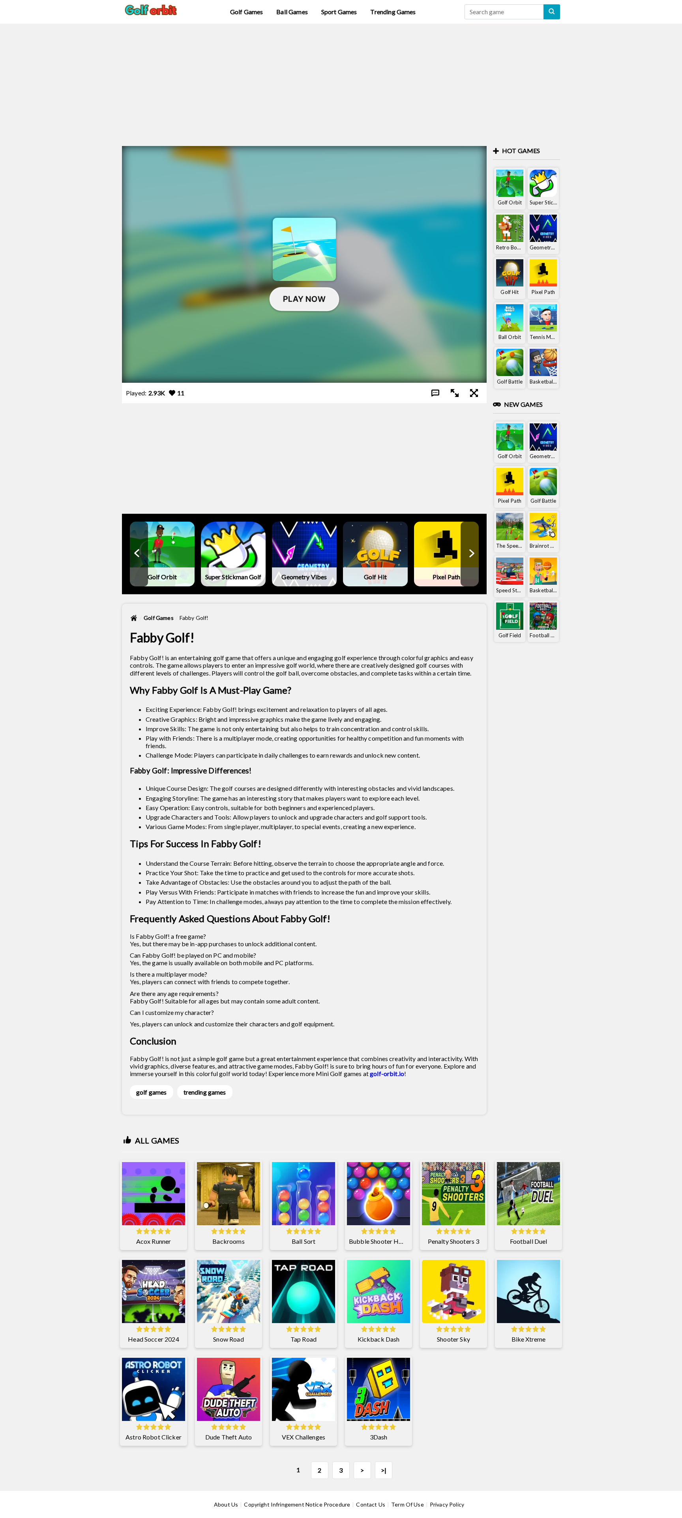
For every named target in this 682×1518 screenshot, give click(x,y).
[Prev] (137, 554)
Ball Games (292, 11)
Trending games (393, 11)
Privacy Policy (447, 1504)
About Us (226, 1504)
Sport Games (339, 11)
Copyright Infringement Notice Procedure (297, 1504)
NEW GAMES (523, 404)
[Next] (471, 554)
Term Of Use (407, 1504)
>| (383, 1470)
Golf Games (246, 11)
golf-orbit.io (387, 1073)
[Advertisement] (341, 79)
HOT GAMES (521, 150)
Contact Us (370, 1504)
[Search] (551, 11)
